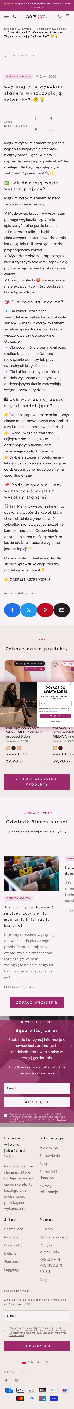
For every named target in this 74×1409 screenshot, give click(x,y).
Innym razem (55, 721)
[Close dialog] (71, 684)
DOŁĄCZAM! (55, 716)
